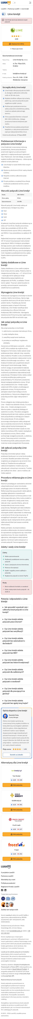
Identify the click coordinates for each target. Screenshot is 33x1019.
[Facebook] (2, 890)
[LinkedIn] (5, 890)
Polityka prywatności (8, 883)
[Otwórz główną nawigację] (30, 3)
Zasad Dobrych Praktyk (19, 969)
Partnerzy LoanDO (13, 8)
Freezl (16, 850)
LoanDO (3, 8)
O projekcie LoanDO (7, 872)
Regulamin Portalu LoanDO (10, 886)
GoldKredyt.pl (16, 800)
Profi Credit (16, 825)
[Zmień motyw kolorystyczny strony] (14, 3)
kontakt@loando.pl (16, 931)
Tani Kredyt (16, 776)
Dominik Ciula (14, 715)
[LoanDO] (6, 2)
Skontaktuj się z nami (8, 879)
